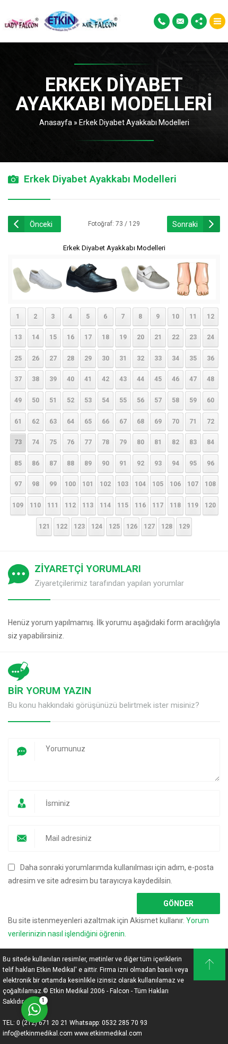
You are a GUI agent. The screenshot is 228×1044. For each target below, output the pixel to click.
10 (175, 316)
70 (175, 421)
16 (70, 337)
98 (35, 484)
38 (35, 379)
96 (210, 463)
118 (175, 505)
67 (123, 421)
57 (158, 400)
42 (105, 379)
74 (35, 442)
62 (35, 421)
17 (88, 337)
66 (105, 421)
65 (88, 421)
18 (105, 337)
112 (70, 505)
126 (131, 526)
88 (70, 463)
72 (210, 421)
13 (18, 337)
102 (105, 484)
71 (193, 421)
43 (123, 379)
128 (166, 526)
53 (88, 400)
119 (192, 505)
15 (53, 337)
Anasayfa (55, 122)
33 (158, 358)
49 (18, 400)
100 (70, 484)
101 (87, 484)
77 (88, 442)
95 (193, 463)
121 (44, 526)
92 (140, 463)
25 (18, 358)
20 (140, 337)
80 (140, 442)
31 (123, 358)
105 (157, 484)
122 (61, 526)
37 (18, 379)
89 (88, 463)
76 (70, 442)
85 (18, 463)
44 (140, 379)
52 (70, 400)
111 (52, 505)
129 (184, 526)
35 (193, 358)
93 (158, 463)
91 (123, 463)
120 (210, 505)
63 (53, 421)
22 (175, 337)
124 (96, 526)
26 (35, 358)
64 (70, 421)
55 (123, 400)
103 (122, 484)
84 (210, 442)
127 (149, 526)
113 (87, 505)
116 (140, 505)
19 (123, 337)
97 (18, 484)
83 (193, 442)
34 (175, 358)
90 (105, 463)
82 (175, 442)
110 (35, 505)
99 (53, 484)
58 (175, 400)
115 (122, 505)
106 (175, 484)
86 (35, 463)
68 (140, 421)
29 (88, 358)
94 (175, 463)
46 (175, 379)
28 (70, 358)
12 (210, 316)
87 (53, 463)
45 (158, 379)
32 (140, 358)
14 (35, 337)
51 (53, 400)
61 (18, 421)
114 (105, 505)
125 (114, 526)
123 (79, 526)
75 (53, 442)
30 (105, 358)
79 (123, 442)
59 (193, 400)
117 (157, 505)
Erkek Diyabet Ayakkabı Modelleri (134, 122)
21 (158, 337)
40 (70, 379)
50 (35, 400)
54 (105, 400)
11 (193, 316)
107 (192, 484)
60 (210, 400)
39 (53, 379)
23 (193, 337)
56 (140, 400)
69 (158, 421)
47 (193, 379)
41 (88, 379)
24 (210, 337)
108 (210, 484)
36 (210, 358)
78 (105, 442)
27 (53, 358)
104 (140, 484)
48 (210, 379)
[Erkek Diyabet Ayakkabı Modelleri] (114, 292)
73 (18, 442)
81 (158, 442)
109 (17, 505)
